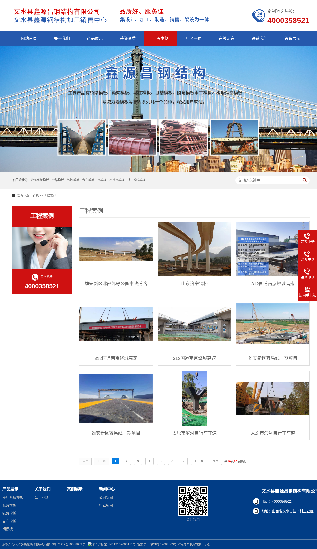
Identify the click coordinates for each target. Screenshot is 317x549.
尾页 (216, 461)
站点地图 (183, 544)
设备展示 (292, 38)
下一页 (198, 461)
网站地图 (196, 544)
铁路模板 (73, 180)
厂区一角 (194, 38)
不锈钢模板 (116, 180)
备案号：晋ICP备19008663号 (157, 544)
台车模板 (88, 180)
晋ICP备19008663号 (71, 544)
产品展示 (95, 38)
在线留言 (227, 38)
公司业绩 (42, 497)
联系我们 (259, 38)
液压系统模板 (40, 180)
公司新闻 (106, 497)
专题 (207, 544)
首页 (36, 195)
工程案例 (161, 38)
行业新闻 (106, 505)
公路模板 (58, 180)
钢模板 (101, 180)
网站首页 (29, 38)
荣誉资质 (128, 38)
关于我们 (62, 38)
